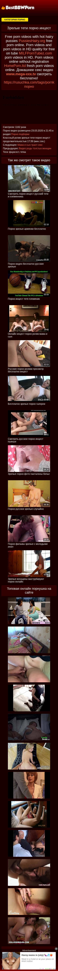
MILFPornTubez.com (35, 53)
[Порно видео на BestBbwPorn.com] (21, 7)
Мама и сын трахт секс (30, 145)
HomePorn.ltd (15, 66)
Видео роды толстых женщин (35, 148)
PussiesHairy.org (32, 41)
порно (29, 86)
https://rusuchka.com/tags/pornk (29, 82)
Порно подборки (20, 134)
